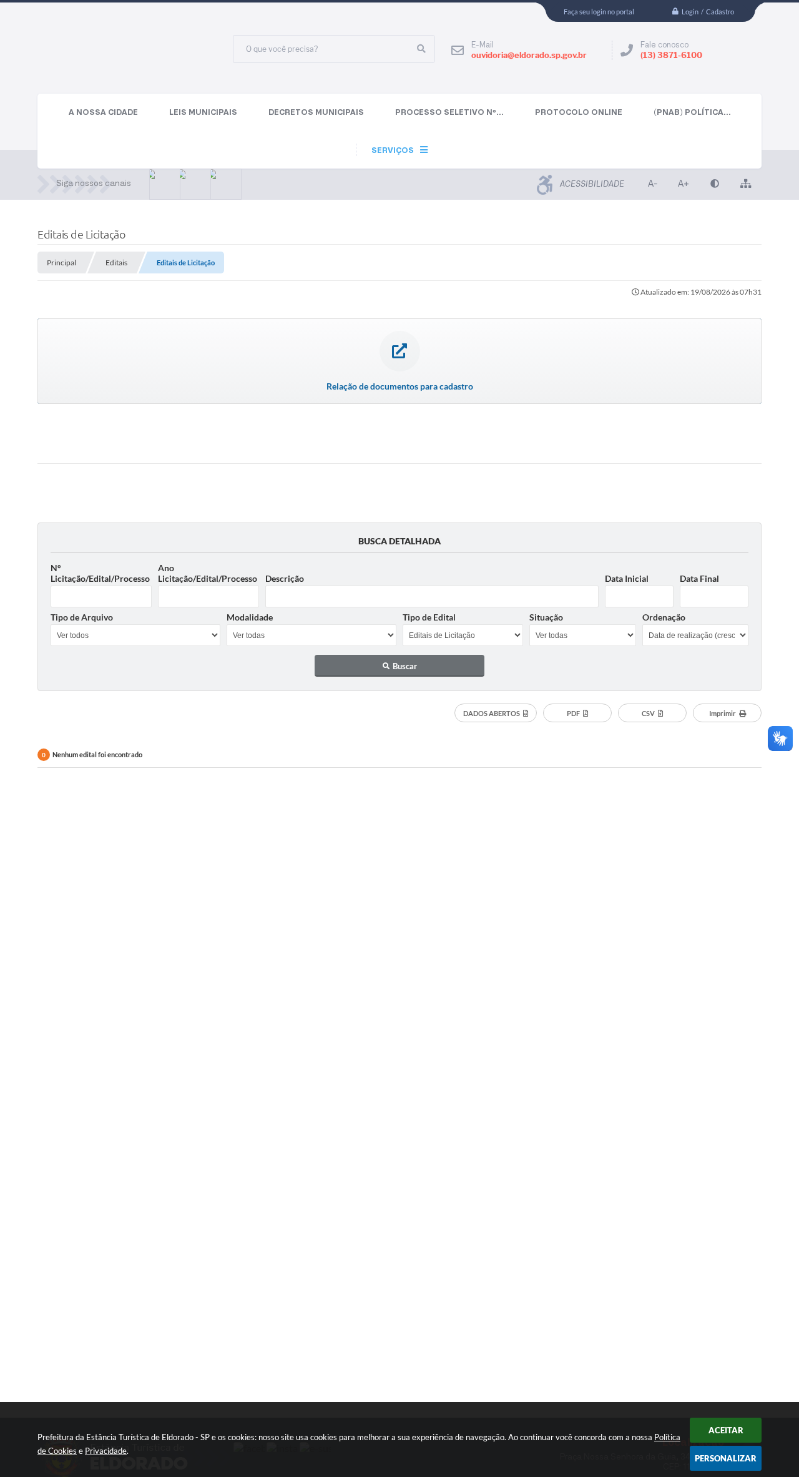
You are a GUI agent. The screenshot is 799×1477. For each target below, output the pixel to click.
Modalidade (250, 617)
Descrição (284, 578)
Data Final (699, 578)
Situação (546, 617)
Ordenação (663, 617)
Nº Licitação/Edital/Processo (100, 573)
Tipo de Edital (429, 617)
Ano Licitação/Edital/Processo (207, 573)
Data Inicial (627, 578)
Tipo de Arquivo (82, 617)
